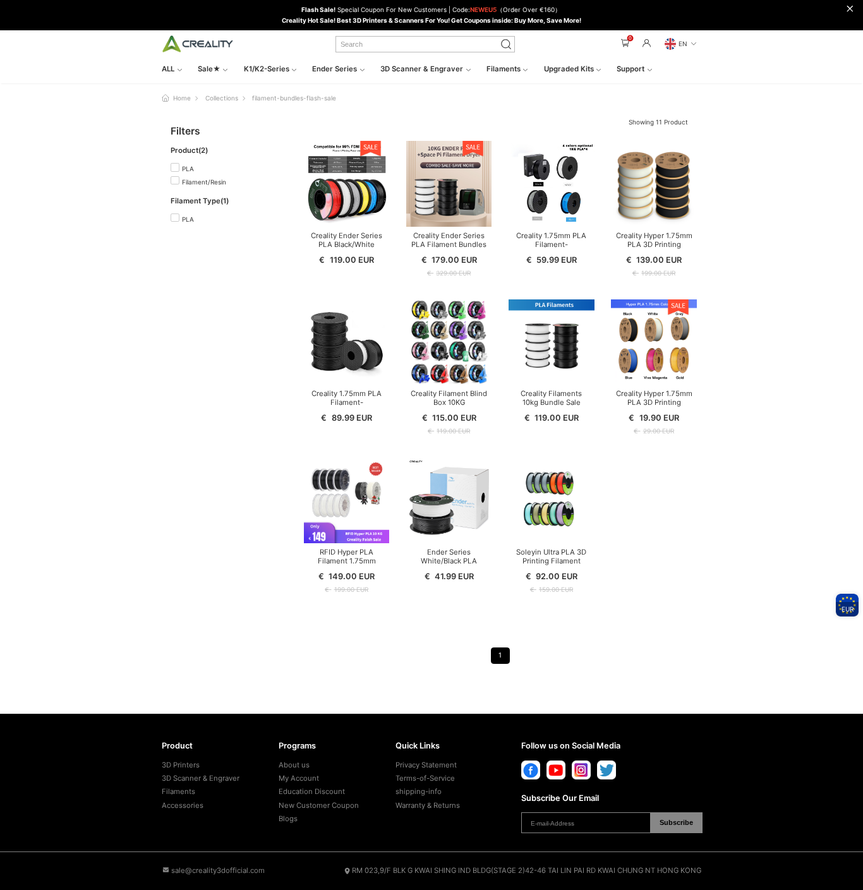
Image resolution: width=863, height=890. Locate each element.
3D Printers (181, 765)
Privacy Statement (426, 765)
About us (294, 765)
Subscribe (676, 822)
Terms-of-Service (425, 778)
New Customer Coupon (319, 805)
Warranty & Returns (427, 805)
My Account (299, 778)
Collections (221, 98)
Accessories (182, 805)
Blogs (288, 818)
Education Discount (312, 791)
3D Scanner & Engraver (200, 778)
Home (182, 98)
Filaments (178, 791)
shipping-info (418, 791)
